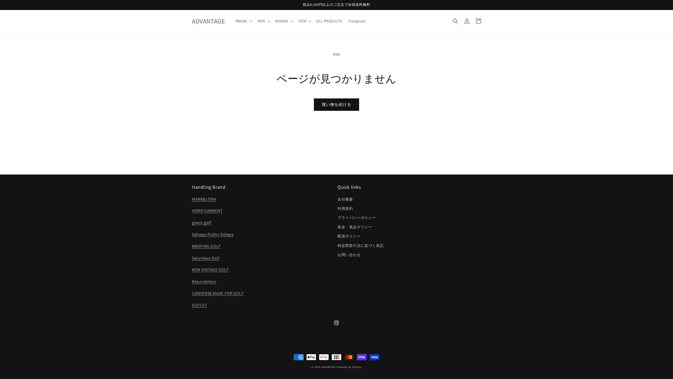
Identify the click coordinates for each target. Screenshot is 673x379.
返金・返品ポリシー (355, 227)
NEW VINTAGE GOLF (210, 269)
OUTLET (199, 305)
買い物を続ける (336, 104)
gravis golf (202, 222)
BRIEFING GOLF (206, 246)
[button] (243, 21)
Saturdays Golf (206, 258)
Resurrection (204, 281)
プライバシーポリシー (357, 217)
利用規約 (345, 208)
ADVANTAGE (329, 367)
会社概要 (345, 199)
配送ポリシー (349, 236)
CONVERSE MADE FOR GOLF (218, 293)
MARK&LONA (204, 199)
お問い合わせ (349, 254)
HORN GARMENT (207, 210)
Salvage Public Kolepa (213, 234)
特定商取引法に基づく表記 (361, 245)
